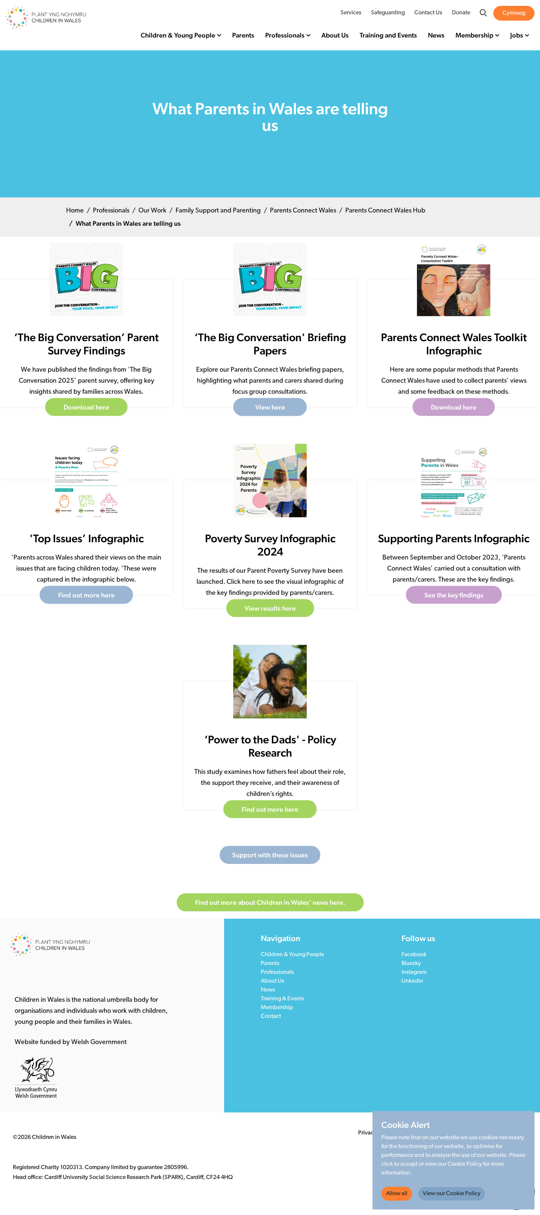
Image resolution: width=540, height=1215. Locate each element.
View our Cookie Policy (451, 1194)
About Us (335, 35)
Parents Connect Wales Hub (385, 211)
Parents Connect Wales (303, 211)
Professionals (285, 35)
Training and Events (388, 35)
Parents (243, 35)
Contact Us (428, 13)
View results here (270, 608)
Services (351, 13)
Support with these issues (270, 855)
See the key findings (453, 595)
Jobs (516, 35)
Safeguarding (388, 13)
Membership (474, 35)
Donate (461, 13)
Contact (271, 1016)
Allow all (396, 1194)
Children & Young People (178, 35)
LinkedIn (412, 981)
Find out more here (86, 595)
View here (270, 407)
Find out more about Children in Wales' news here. (270, 902)
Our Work (152, 211)
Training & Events (282, 999)
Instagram (414, 972)
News (436, 35)
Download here (86, 407)
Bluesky (411, 963)
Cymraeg (514, 13)
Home (75, 211)
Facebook (414, 955)
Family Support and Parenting (218, 211)
